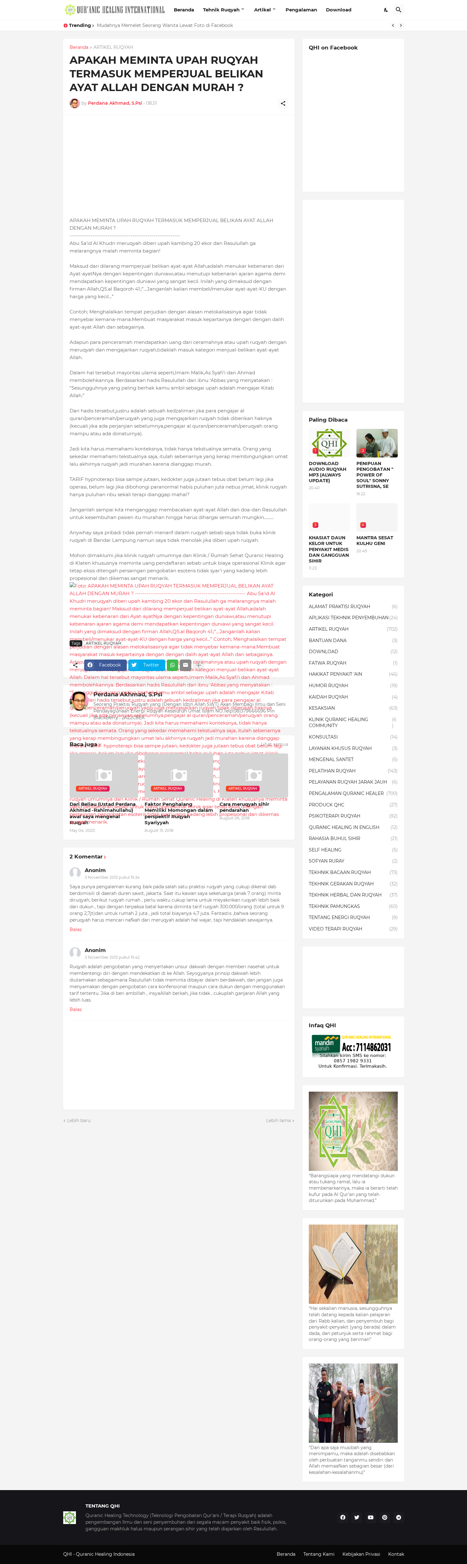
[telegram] (398, 1517)
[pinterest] (384, 1517)
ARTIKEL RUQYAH (113, 47)
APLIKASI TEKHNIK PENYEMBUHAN (353, 618)
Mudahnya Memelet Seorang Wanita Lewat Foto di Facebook (165, 25)
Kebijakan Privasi (361, 1554)
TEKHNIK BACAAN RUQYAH (353, 872)
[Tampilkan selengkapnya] (198, 665)
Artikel (262, 10)
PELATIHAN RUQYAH (353, 771)
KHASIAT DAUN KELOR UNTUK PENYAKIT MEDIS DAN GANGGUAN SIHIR (329, 549)
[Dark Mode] (386, 9)
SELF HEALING (353, 850)
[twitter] (356, 1517)
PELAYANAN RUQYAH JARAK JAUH (353, 782)
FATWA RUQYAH (353, 663)
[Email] (185, 665)
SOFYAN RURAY (353, 861)
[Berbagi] (283, 103)
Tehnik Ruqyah (221, 10)
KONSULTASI (353, 737)
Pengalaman (301, 10)
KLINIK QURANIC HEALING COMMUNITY (352, 723)
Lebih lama (278, 1120)
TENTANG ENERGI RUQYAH (353, 917)
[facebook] (342, 1517)
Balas (76, 929)
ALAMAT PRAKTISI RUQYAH (353, 606)
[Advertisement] (179, 166)
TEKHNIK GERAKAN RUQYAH (353, 884)
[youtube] (370, 1517)
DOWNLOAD (353, 651)
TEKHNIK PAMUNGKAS (353, 906)
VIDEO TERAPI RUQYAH (353, 929)
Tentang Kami (319, 1554)
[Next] (401, 25)
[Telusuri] (398, 9)
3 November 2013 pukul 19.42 (112, 957)
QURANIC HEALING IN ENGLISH (353, 827)
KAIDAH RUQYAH (353, 697)
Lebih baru (79, 1120)
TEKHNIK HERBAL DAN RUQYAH (353, 895)
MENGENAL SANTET (353, 759)
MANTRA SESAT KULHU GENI (374, 540)
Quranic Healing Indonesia (105, 1554)
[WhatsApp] (172, 665)
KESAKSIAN (353, 708)
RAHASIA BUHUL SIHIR (353, 838)
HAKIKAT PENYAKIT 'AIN (353, 674)
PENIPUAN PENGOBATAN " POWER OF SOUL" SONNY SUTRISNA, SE (374, 475)
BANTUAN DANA (353, 640)
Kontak (396, 1554)
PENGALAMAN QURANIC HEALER (353, 793)
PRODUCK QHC (353, 805)
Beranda (184, 10)
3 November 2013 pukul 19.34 (112, 877)
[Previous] (393, 25)
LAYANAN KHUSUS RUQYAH (353, 748)
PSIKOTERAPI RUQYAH (353, 816)
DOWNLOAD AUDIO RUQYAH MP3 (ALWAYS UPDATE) (327, 472)
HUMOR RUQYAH (353, 685)
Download (338, 10)
